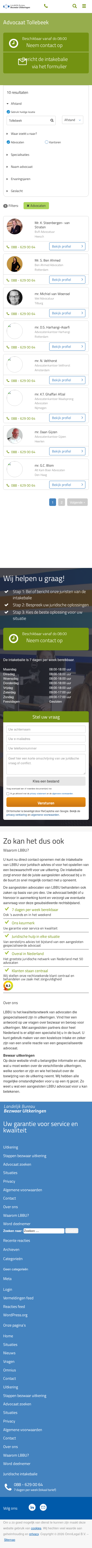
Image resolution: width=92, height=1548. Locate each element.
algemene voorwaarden (62, 793)
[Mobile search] (74, 6)
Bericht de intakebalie (45, 62)
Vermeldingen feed (18, 1298)
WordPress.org (15, 1315)
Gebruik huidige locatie (23, 112)
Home (8, 1336)
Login (7, 1289)
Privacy (9, 1181)
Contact (9, 1198)
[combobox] (44, 1230)
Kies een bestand (46, 781)
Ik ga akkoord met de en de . (41, 793)
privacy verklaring (16, 814)
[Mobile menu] (84, 6)
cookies (36, 1528)
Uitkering (10, 1147)
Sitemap (9, 1539)
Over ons (10, 1207)
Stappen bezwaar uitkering (24, 1156)
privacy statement (38, 793)
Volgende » (77, 502)
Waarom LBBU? (16, 1215)
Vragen (9, 1361)
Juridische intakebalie (20, 1474)
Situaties (10, 1173)
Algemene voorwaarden (22, 1190)
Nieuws (9, 1353)
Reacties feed (14, 1306)
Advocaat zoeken (17, 1164)
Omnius (9, 1370)
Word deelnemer (16, 1224)
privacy (34, 1534)
